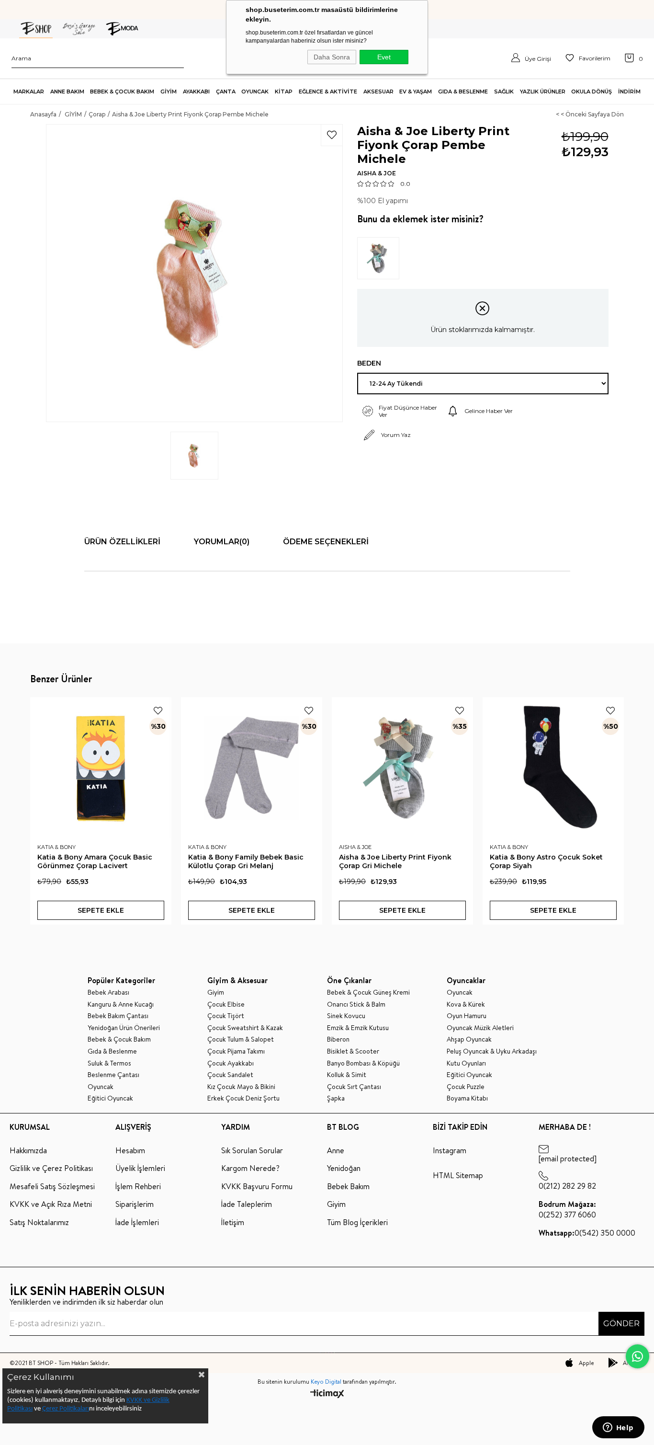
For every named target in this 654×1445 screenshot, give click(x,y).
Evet (384, 57)
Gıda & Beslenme (112, 1051)
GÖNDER (621, 1323)
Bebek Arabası (108, 992)
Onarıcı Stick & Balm (356, 1004)
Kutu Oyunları (466, 1063)
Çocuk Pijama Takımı (236, 1051)
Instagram (449, 1150)
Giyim (215, 992)
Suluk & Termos (109, 1063)
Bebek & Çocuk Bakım (119, 1039)
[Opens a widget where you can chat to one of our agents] (618, 1428)
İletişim (232, 1222)
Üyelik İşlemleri (140, 1168)
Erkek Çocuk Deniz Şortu (243, 1098)
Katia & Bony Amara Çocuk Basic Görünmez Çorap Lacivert (94, 861)
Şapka (336, 1098)
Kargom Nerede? (250, 1168)
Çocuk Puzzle (466, 1086)
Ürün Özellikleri (122, 541)
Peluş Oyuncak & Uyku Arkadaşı (492, 1051)
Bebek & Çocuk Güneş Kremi (368, 992)
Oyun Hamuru (466, 1016)
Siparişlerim (134, 1204)
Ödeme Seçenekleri (326, 541)
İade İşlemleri (137, 1222)
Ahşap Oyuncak (469, 1039)
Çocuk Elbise (226, 1004)
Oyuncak (100, 1086)
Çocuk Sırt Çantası (354, 1086)
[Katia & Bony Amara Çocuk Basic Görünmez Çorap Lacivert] (100, 767)
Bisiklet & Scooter (353, 1051)
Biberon (338, 1039)
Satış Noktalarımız (39, 1222)
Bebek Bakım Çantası (118, 1016)
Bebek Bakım (348, 1186)
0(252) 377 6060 (567, 1209)
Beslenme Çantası (113, 1074)
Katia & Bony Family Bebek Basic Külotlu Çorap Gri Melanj (246, 861)
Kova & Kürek (466, 1004)
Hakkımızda (28, 1150)
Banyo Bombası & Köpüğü (363, 1063)
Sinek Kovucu (346, 1016)
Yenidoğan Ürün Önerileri (124, 1027)
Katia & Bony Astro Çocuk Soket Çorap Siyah (546, 861)
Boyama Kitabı (467, 1098)
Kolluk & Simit (346, 1074)
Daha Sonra (332, 57)
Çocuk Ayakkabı (230, 1063)
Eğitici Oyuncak (110, 1098)
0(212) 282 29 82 (567, 1186)
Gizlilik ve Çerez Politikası (51, 1168)
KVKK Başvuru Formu (257, 1186)
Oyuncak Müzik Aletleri (480, 1027)
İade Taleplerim (246, 1204)
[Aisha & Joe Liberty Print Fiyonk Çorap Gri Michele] (381, 258)
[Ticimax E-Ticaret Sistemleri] (327, 1394)
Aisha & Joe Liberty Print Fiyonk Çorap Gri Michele (395, 861)
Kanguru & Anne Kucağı (121, 1004)
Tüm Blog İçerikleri (357, 1222)
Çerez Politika (61, 1408)
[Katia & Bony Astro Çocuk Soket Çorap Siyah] (553, 767)
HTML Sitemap (458, 1175)
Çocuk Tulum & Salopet (240, 1039)
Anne (335, 1150)
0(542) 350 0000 (587, 1232)
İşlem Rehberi (138, 1186)
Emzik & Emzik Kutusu (358, 1027)
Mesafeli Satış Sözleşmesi (52, 1186)
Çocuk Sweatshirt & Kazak (245, 1027)
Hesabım (130, 1150)
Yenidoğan (344, 1168)
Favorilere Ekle (158, 710)
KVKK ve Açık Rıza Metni (51, 1204)
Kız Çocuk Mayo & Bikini (241, 1086)
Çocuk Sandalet (230, 1074)
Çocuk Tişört (225, 1016)
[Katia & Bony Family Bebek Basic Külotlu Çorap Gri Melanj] (251, 767)
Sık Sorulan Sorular (252, 1150)
